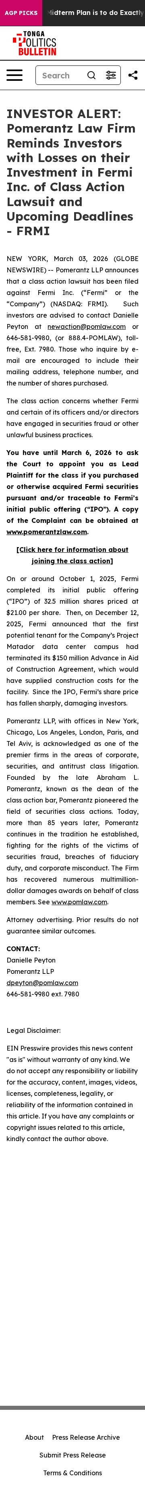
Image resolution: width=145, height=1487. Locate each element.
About (34, 1437)
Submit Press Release (72, 1455)
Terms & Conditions (72, 1473)
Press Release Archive (86, 1437)
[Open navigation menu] (14, 75)
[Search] (91, 75)
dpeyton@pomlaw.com (42, 983)
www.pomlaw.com (79, 902)
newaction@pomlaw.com (87, 326)
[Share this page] (133, 75)
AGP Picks (21, 13)
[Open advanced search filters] (110, 75)
